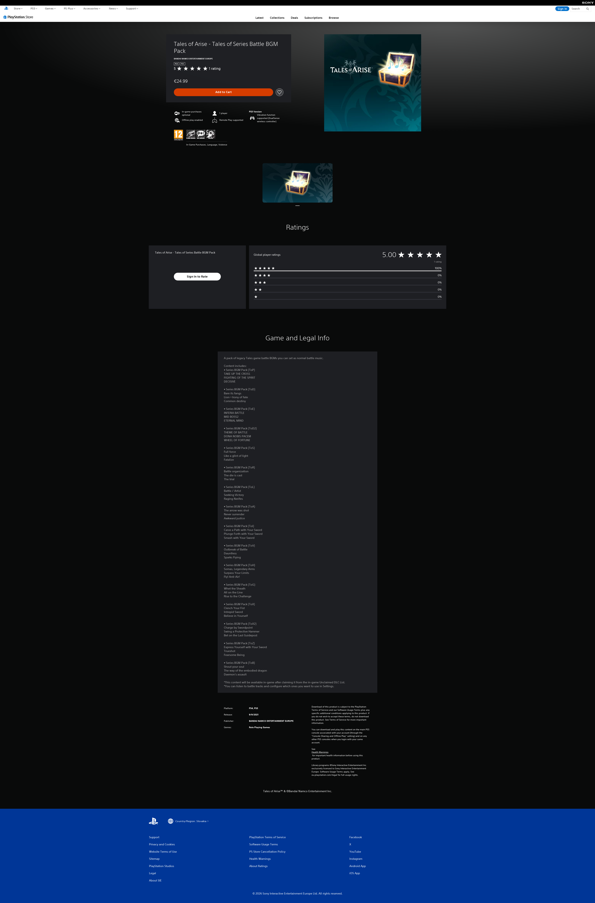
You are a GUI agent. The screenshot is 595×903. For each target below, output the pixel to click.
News (112, 8)
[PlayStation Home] (6, 9)
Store (17, 8)
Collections (277, 17)
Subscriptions (313, 17)
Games (49, 8)
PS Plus (68, 8)
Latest (260, 17)
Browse (334, 17)
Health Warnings (320, 752)
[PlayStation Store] (19, 16)
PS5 (32, 8)
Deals (294, 17)
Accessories (90, 8)
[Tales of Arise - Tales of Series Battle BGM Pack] (297, 183)
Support (131, 8)
